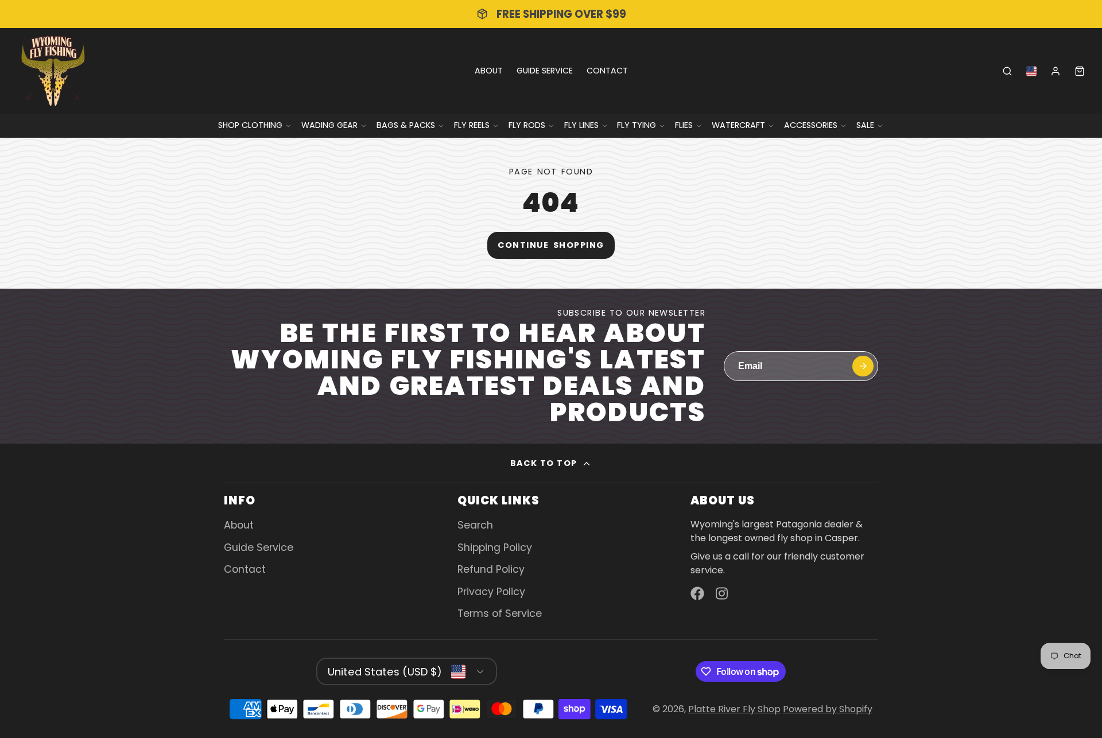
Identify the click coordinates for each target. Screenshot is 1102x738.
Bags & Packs (406, 125)
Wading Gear (329, 125)
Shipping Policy (494, 547)
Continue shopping (551, 245)
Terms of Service (499, 613)
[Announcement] (551, 14)
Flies (684, 125)
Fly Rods (527, 125)
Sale (865, 125)
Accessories (810, 125)
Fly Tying (636, 125)
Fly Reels (472, 125)
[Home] (53, 71)
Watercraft (738, 125)
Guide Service (545, 70)
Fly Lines (581, 125)
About (489, 70)
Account (1055, 71)
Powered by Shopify (827, 709)
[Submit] (863, 366)
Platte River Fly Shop (734, 709)
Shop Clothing (250, 125)
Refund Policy (491, 569)
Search (475, 525)
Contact (607, 70)
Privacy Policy (491, 592)
